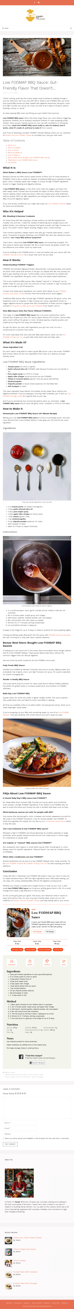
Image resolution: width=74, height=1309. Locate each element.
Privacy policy (18, 1303)
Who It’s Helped (14, 148)
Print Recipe (37, 932)
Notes (64, 964)
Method (29, 964)
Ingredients (11, 964)
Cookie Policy (56, 1303)
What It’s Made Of (15, 153)
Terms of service (37, 1303)
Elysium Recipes (38, 1063)
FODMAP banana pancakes (59, 635)
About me (9, 1303)
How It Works (13, 150)
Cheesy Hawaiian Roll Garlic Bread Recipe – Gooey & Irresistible (24, 1077)
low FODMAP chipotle (56, 204)
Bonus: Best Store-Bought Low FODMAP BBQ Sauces (29, 157)
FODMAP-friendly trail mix (13, 255)
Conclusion (12, 162)
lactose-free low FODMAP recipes (18, 135)
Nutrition (47, 964)
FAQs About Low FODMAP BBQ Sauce (22, 160)
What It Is (12, 145)
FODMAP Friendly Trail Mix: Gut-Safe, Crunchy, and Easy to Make (24, 1074)
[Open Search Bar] (71, 28)
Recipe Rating (8, 1093)
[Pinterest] (38, 2)
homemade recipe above (55, 821)
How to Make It (14, 155)
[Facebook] (34, 2)
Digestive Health (10, 1072)
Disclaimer (47, 1303)
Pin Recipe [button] (50, 932)
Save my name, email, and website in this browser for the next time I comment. (37, 1138)
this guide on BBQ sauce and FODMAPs (27, 306)
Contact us (27, 1303)
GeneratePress (46, 1306)
